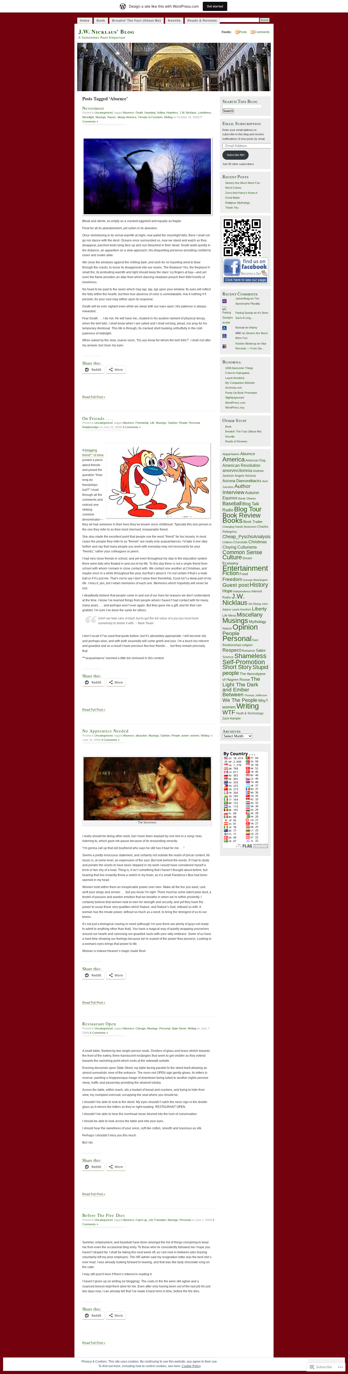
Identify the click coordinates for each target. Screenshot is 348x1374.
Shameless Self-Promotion (244, 658)
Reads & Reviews (202, 20)
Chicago (141, 1028)
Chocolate (240, 542)
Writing (168, 117)
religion (247, 645)
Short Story (237, 667)
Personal (194, 422)
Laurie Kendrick (235, 377)
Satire (260, 650)
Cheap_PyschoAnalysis (246, 536)
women (194, 735)
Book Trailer (253, 522)
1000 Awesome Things (239, 368)
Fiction (230, 573)
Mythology (257, 622)
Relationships (90, 427)
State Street (179, 1028)
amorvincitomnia (237, 470)
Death (139, 112)
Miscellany (250, 614)
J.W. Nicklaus (188, 112)
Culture (232, 557)
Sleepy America (126, 117)
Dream (247, 558)
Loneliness (204, 112)
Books (232, 520)
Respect (231, 650)
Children (227, 542)
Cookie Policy (191, 1366)
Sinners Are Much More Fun (242, 182)
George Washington (255, 579)
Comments (262, 32)
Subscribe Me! (236, 154)
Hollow (161, 112)
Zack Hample (231, 718)
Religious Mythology (237, 202)
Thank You (231, 207)
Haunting (149, 112)
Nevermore (93, 108)
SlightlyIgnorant (234, 397)
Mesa (232, 615)
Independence (242, 591)
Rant (255, 640)
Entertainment (245, 568)
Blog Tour (248, 509)
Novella (174, 20)
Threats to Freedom (150, 117)
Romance (248, 650)
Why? (263, 701)
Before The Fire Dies (103, 1215)
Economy (230, 563)
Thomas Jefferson (255, 695)
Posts (243, 32)
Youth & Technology (249, 713)
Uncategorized (104, 112)
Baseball (232, 503)
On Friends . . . (97, 418)
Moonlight (88, 117)
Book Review (241, 515)
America (233, 459)
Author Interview (236, 489)
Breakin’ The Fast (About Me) (136, 20)
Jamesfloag (242, 298)
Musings (101, 117)
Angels (239, 476)
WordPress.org (234, 407)
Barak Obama (247, 498)
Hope (227, 591)
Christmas (257, 541)
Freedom (232, 579)
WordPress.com (235, 402)
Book (101, 20)
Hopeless (172, 112)
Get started (215, 6)
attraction (141, 735)
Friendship (142, 422)
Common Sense (242, 552)
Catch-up (141, 1219)
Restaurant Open (99, 1024)
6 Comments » (99, 1032)
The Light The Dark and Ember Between (241, 687)
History (259, 584)
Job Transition (157, 1219)
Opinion (172, 422)
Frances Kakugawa (237, 372)
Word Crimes (233, 187)
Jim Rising (254, 603)
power (185, 735)
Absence (128, 112)
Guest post (235, 585)
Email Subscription (241, 123)
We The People (239, 700)
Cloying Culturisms (239, 547)
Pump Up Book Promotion (241, 392)
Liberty (259, 608)
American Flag (255, 460)
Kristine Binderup (245, 343)
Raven (112, 117)
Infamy (253, 327)
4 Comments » (132, 427)
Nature (227, 628)
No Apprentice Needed (105, 731)
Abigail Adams (230, 454)
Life (152, 422)
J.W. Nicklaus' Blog (106, 31)
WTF (228, 712)
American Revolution (241, 465)
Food (243, 574)
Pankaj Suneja (244, 312)
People (183, 422)
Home (85, 20)
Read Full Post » (93, 397)
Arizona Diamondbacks (241, 481)
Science (228, 657)
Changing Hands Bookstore (239, 526)
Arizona (250, 476)
